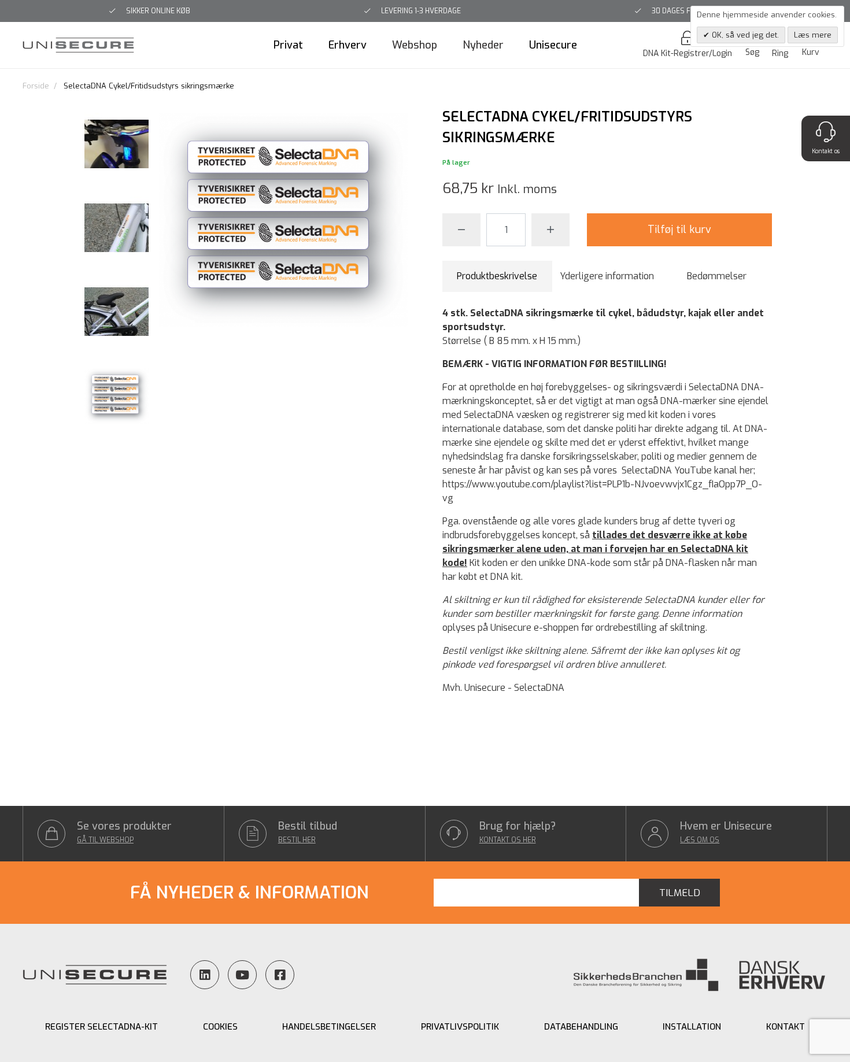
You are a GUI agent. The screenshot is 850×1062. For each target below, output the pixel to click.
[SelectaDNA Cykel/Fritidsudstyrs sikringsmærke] (116, 145)
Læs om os (699, 840)
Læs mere (812, 35)
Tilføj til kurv (679, 229)
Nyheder (483, 45)
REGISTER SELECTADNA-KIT (101, 1027)
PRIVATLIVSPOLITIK (460, 1027)
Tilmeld (679, 893)
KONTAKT (785, 1027)
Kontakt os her (507, 840)
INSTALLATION (692, 1027)
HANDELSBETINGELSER (329, 1027)
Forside (36, 86)
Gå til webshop (105, 840)
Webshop (414, 45)
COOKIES (220, 1027)
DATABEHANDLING (581, 1027)
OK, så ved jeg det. (744, 35)
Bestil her (297, 840)
